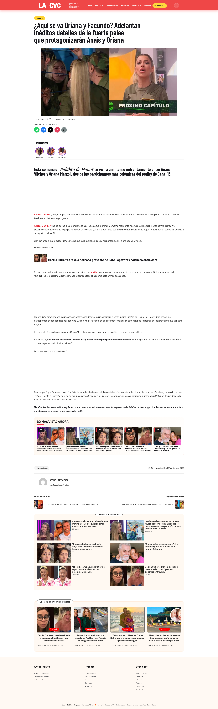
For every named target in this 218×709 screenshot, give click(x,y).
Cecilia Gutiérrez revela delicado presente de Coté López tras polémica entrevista (138, 448)
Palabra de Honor (42, 468)
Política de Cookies (41, 680)
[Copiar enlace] (64, 130)
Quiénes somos (90, 673)
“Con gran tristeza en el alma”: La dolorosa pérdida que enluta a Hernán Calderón (167, 448)
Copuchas (139, 677)
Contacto (88, 683)
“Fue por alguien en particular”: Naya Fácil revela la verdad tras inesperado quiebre (108, 448)
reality (93, 272)
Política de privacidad (41, 673)
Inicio (90, 5)
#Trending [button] (158, 5)
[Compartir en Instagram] (57, 130)
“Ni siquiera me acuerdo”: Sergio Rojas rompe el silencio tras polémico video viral (88, 569)
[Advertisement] (102, 195)
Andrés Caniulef (42, 214)
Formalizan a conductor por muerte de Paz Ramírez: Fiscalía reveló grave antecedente (90, 638)
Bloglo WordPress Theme (147, 705)
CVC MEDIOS (59, 480)
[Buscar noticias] (176, 5)
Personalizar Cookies (41, 677)
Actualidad (136, 5)
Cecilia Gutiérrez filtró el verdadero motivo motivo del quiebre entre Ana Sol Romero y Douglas (50, 449)
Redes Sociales (112, 5)
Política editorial (90, 677)
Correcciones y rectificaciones (95, 680)
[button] (59, 485)
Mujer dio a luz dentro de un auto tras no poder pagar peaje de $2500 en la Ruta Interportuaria (164, 638)
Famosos (147, 5)
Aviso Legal (89, 686)
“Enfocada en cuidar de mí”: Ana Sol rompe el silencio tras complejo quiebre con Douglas (127, 638)
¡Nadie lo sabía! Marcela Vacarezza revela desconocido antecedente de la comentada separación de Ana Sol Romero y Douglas (79, 450)
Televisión (125, 5)
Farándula (99, 5)
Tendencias (140, 686)
